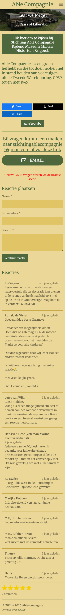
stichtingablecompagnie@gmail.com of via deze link (33, 147)
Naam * (7, 196)
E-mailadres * (11, 213)
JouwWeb (20, 609)
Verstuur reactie (15, 258)
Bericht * (8, 230)
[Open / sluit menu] (61, 4)
